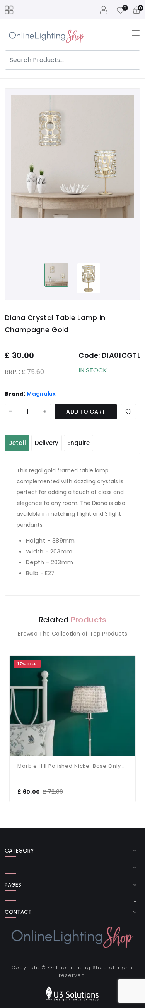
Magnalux (41, 394)
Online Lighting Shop (77, 967)
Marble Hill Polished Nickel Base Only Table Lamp (72, 766)
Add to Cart (86, 411)
